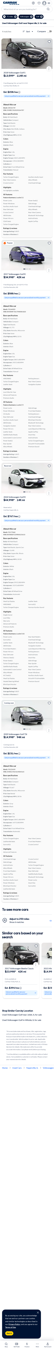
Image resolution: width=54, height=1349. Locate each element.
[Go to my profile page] (47, 3)
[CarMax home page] (11, 3)
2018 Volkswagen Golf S (14, 72)
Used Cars (17, 1068)
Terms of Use (10, 1327)
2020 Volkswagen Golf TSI (15, 734)
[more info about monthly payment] (19, 92)
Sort (28, 31)
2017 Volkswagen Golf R (15, 274)
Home (5, 1068)
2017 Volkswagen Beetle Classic (19, 968)
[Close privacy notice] (38, 1313)
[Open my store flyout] (33, 3)
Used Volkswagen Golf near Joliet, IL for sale (22, 1014)
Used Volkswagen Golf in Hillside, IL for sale (21, 1020)
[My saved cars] (39, 3)
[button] (9, 17)
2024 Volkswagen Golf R (15, 497)
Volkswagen (48, 1068)
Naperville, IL (32, 1068)
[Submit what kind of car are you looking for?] (48, 9)
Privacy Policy (14, 1324)
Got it (9, 1333)
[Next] (50, 53)
